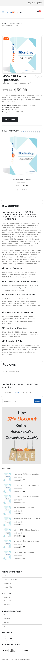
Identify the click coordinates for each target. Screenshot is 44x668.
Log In (30, 3)
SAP (5, 626)
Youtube (11, 639)
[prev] (36, 76)
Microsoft (7, 619)
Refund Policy (8, 583)
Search (37, 401)
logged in (15, 392)
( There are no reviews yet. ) (21, 83)
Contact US (7, 601)
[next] (40, 76)
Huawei (6, 622)
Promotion (7, 605)
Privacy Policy (8, 587)
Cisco (6, 615)
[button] (4, 12)
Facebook (5, 639)
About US (7, 597)
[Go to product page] (22, 155)
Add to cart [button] (23, 190)
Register (38, 3)
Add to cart (10, 119)
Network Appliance (22, 178)
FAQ (5, 576)
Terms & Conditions (10, 579)
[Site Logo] (12, 12)
